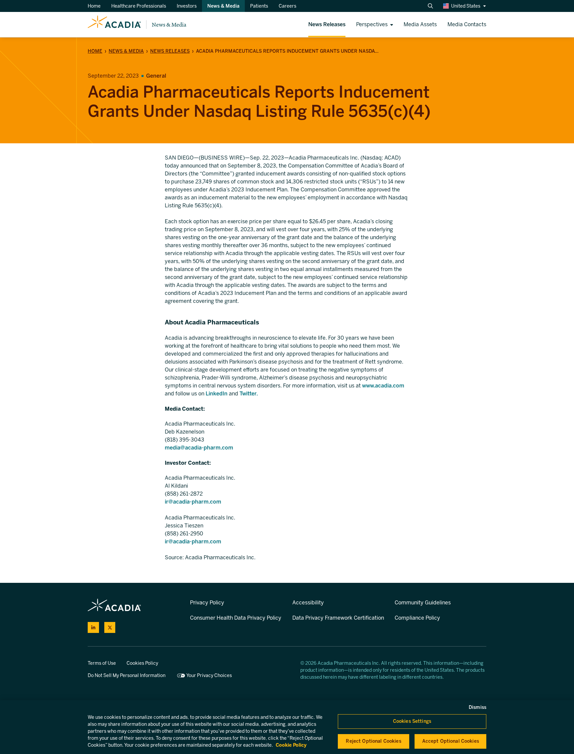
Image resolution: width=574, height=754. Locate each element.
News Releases (170, 51)
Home (95, 51)
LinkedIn (217, 393)
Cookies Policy (142, 663)
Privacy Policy (207, 602)
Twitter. (248, 393)
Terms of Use (102, 663)
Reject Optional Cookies (373, 741)
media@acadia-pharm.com (199, 448)
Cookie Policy (291, 745)
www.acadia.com (383, 385)
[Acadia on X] (110, 627)
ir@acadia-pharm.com (193, 502)
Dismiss (477, 707)
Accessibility (308, 602)
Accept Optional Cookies (450, 741)
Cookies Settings (412, 721)
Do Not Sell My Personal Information (126, 675)
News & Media (169, 24)
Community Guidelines (423, 602)
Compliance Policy (417, 618)
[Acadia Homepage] (114, 25)
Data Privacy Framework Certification (338, 618)
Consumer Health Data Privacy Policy (235, 618)
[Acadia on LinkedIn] (93, 627)
